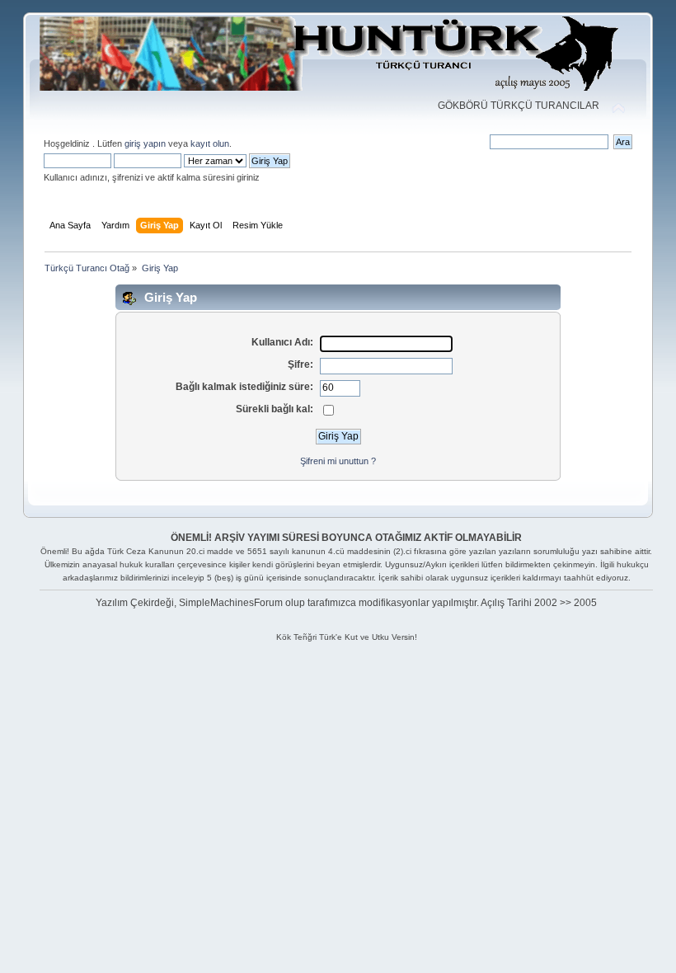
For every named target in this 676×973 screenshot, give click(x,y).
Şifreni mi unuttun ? (338, 461)
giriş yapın (145, 143)
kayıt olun (209, 143)
